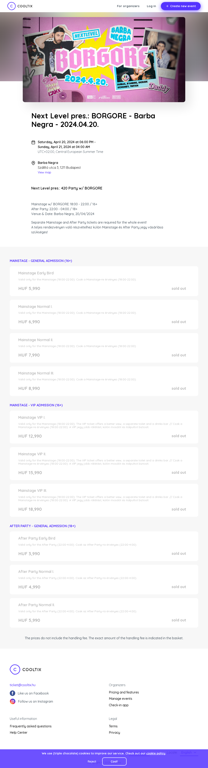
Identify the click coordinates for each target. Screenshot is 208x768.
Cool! (114, 761)
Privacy (114, 732)
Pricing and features (124, 692)
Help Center (18, 732)
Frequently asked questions (31, 726)
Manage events (120, 699)
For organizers (128, 6)
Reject (92, 761)
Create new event (183, 6)
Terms (113, 726)
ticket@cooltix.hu (23, 685)
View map (44, 172)
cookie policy (155, 753)
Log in (151, 6)
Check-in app (119, 705)
